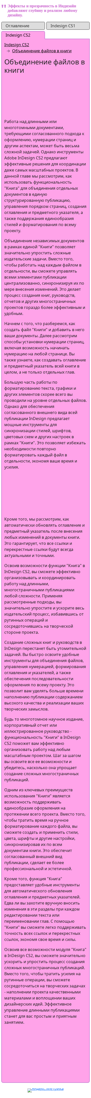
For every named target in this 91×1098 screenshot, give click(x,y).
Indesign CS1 (63, 26)
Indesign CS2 (18, 35)
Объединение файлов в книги (42, 51)
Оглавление (17, 26)
